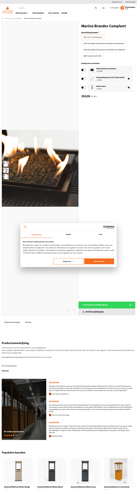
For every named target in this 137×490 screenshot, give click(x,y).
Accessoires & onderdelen (13, 18)
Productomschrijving (12, 322)
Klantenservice (117, 2)
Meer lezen (5, 371)
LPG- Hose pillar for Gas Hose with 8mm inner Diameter (103, 43)
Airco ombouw (53, 13)
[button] (68, 309)
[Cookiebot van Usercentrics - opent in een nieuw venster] (105, 227)
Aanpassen (67, 261)
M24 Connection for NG (92, 56)
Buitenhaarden (21, 13)
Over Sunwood (130, 2)
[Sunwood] (8, 10)
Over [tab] (100, 234)
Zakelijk (64, 13)
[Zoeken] (96, 8)
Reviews (28, 322)
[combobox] (58, 8)
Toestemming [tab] (36, 234)
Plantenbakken (38, 13)
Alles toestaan (99, 261)
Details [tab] (68, 234)
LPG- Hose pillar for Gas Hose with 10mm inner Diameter (104, 50)
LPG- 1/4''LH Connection (92, 37)
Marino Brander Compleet (33, 18)
